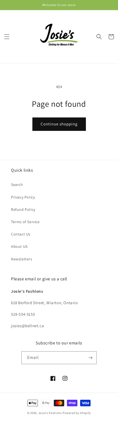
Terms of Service (25, 221)
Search (17, 184)
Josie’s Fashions (50, 413)
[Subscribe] (90, 357)
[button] (7, 37)
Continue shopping (59, 123)
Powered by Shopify (77, 413)
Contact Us (20, 234)
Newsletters (21, 259)
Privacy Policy (23, 197)
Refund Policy (23, 209)
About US (19, 246)
